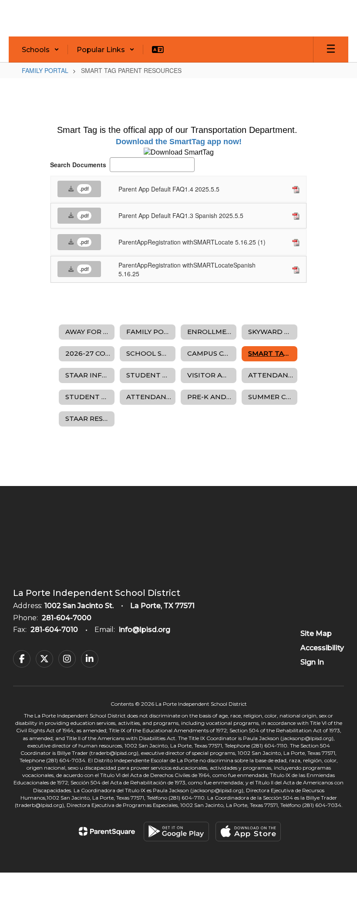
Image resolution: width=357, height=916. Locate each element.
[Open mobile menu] (330, 49)
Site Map (316, 633)
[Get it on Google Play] (176, 831)
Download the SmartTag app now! (179, 141)
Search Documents (78, 164)
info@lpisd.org (144, 629)
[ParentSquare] (107, 831)
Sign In (312, 662)
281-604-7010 (54, 629)
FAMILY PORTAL (45, 70)
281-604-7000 (66, 618)
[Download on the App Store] (248, 831)
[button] (40, 49)
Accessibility (322, 648)
